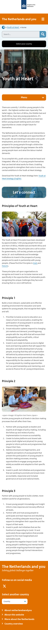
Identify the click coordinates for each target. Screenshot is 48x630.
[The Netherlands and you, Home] (4, 27)
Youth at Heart (13, 27)
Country (7, 601)
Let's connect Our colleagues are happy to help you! (24, 192)
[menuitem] (4, 586)
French (5, 266)
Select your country (24, 44)
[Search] (43, 34)
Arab (35, 263)
